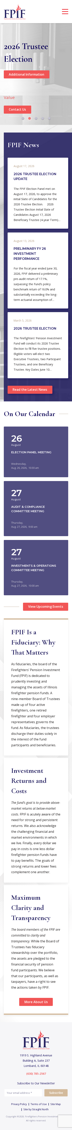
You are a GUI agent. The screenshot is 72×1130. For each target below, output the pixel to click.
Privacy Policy (19, 1104)
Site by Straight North (36, 1109)
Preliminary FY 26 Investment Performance (30, 254)
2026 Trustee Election (35, 328)
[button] (23, 118)
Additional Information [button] (26, 74)
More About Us (36, 1002)
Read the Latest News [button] (30, 389)
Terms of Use (39, 1104)
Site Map (55, 1104)
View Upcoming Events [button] (45, 606)
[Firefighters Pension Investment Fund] (15, 11)
